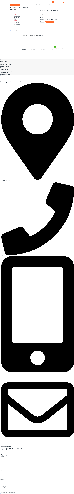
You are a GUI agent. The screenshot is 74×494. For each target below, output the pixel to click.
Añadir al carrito (50, 21)
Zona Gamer (2, 454)
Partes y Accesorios (34, 4)
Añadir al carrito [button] (31, 49)
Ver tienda (23, 4)
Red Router (39, 35)
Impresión (46, 4)
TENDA (42, 35)
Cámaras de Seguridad (4, 455)
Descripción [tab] (43, 27)
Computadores (28, 4)
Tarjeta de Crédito (3, 480)
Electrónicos (41, 4)
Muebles (50, 4)
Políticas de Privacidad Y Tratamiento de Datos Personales (8, 472)
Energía (55, 4)
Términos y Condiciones (4, 473)
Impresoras (2, 456)
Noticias (2, 470)
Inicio (10, 7)
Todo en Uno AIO (3, 452)
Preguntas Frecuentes (4, 469)
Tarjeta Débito (3, 481)
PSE (1, 488)
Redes (14, 7)
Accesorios (2, 453)
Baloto (2, 489)
